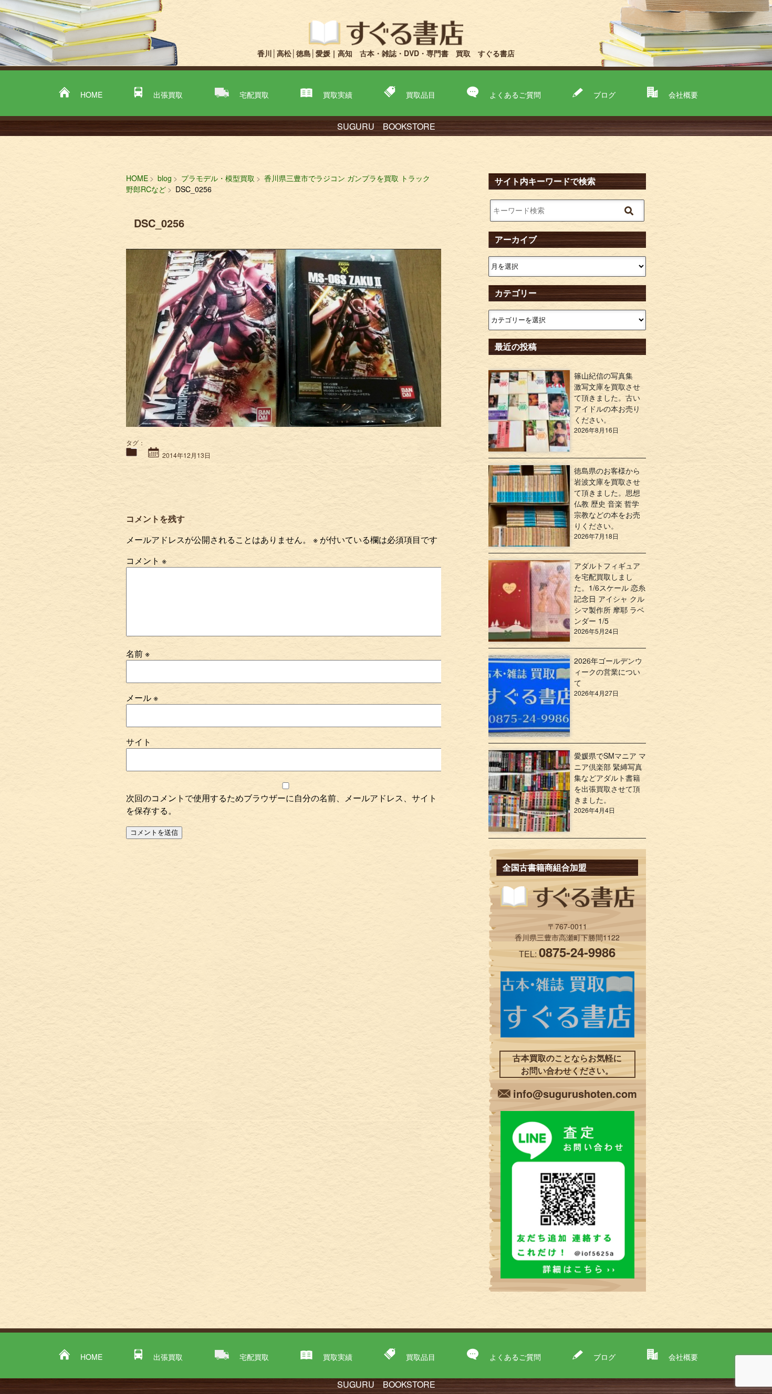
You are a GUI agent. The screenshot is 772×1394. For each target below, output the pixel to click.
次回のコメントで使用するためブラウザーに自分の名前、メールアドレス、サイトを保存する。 (281, 804)
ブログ (604, 94)
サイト (138, 742)
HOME (91, 94)
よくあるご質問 (515, 94)
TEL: (567, 954)
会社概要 (683, 94)
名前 (138, 653)
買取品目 (420, 94)
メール (142, 697)
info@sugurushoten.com (575, 1093)
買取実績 (337, 94)
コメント (146, 560)
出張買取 (168, 94)
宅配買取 (254, 94)
